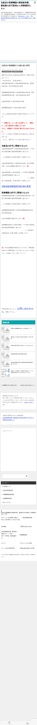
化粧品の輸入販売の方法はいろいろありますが (22, 345)
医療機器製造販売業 (17, 71)
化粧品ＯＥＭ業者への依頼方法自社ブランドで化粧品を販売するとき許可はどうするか (22, 371)
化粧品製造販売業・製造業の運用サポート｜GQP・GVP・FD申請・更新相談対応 (9, 535)
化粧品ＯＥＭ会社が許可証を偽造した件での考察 (22, 337)
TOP (18, 513)
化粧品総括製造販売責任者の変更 (16, 186)
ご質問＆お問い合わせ (26, 526)
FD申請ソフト (7, 486)
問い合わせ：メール (23, 16)
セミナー (3, 543)
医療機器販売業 (7, 498)
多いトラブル (6, 502)
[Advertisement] (18, 41)
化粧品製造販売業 (6, 71)
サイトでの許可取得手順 (8, 548)
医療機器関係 (23, 535)
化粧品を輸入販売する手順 (27, 548)
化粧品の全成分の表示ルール (27, 385)
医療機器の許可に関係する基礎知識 (10, 385)
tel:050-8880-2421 (6, 18)
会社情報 (3, 526)
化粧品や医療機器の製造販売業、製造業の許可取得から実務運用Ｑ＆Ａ (16, 5)
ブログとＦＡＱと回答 (26, 543)
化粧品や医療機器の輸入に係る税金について (21, 328)
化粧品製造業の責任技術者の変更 (19, 354)
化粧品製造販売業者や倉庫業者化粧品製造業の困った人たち (22, 363)
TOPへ (27, 723)
